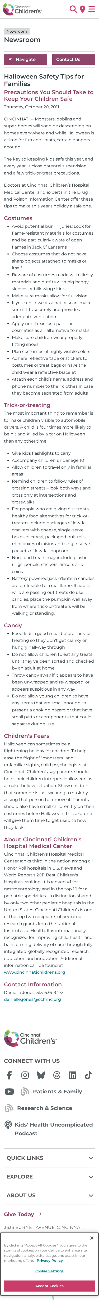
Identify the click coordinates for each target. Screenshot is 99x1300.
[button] (73, 9)
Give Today (19, 1214)
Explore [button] (20, 1176)
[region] (49, 1264)
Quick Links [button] (25, 1158)
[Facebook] (9, 1075)
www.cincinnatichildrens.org (34, 972)
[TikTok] (88, 1075)
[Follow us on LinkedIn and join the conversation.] (72, 1075)
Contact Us (68, 59)
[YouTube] (9, 1091)
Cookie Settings (49, 1271)
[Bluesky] (41, 1075)
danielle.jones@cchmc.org (32, 999)
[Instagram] (25, 1075)
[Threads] (56, 1075)
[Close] (92, 1238)
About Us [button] (21, 1195)
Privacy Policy (50, 1260)
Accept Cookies (49, 1286)
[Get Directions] (82, 9)
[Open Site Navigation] (91, 9)
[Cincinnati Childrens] (49, 1038)
